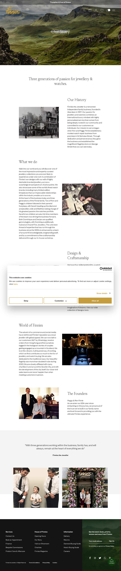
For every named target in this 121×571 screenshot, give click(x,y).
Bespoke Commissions (14, 547)
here (15, 284)
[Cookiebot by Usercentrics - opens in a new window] (101, 269)
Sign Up (111, 541)
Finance (9, 543)
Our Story (38, 540)
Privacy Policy (46, 562)
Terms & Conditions (34, 562)
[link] (90, 558)
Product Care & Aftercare (15, 551)
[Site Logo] (13, 10)
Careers (67, 551)
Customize (59, 301)
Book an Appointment (14, 540)
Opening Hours (40, 536)
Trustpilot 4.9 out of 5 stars (60, 2)
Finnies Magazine (41, 551)
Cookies (55, 562)
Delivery (67, 536)
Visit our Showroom (42, 543)
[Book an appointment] (90, 10)
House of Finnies (41, 532)
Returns (67, 540)
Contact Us (10, 536)
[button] (113, 10)
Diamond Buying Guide (72, 543)
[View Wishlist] (102, 10)
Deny (26, 301)
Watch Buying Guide (71, 547)
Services (9, 532)
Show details (102, 293)
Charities (38, 547)
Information (68, 532)
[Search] (84, 10)
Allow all (95, 301)
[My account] (96, 10)
